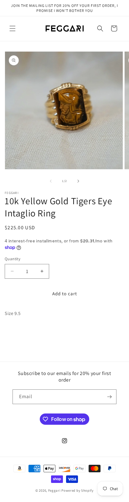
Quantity (12, 258)
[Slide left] (51, 181)
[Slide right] (78, 181)
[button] (12, 28)
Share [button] (17, 332)
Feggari (54, 490)
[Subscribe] (109, 396)
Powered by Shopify (77, 490)
